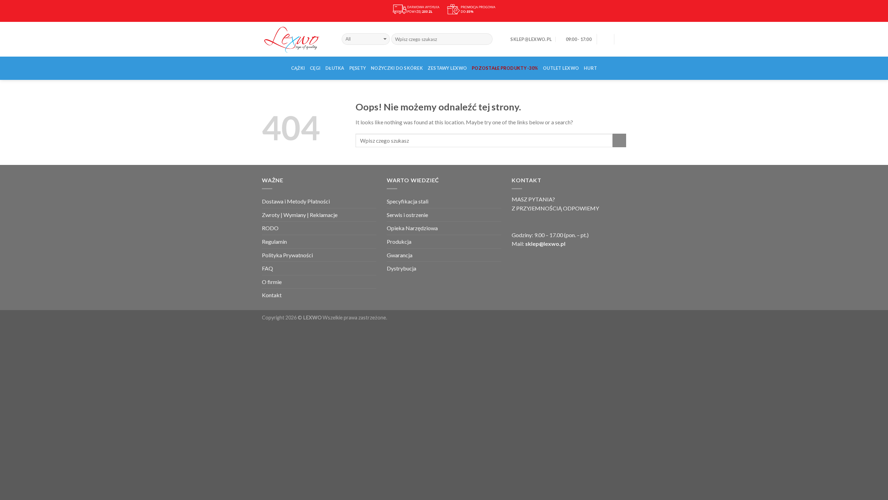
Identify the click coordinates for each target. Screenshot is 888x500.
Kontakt (272, 295)
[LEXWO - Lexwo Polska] (296, 39)
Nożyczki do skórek (397, 68)
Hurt (590, 68)
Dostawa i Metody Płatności (296, 201)
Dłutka (334, 68)
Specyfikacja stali (407, 201)
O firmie (272, 281)
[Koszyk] (622, 39)
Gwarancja (399, 255)
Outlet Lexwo (561, 68)
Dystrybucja (401, 268)
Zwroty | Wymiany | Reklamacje (300, 214)
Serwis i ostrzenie (407, 214)
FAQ (267, 268)
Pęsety (357, 68)
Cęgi (315, 68)
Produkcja (399, 241)
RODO (270, 228)
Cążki (298, 68)
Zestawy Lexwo (447, 68)
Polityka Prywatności (287, 255)
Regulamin (274, 241)
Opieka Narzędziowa (412, 228)
